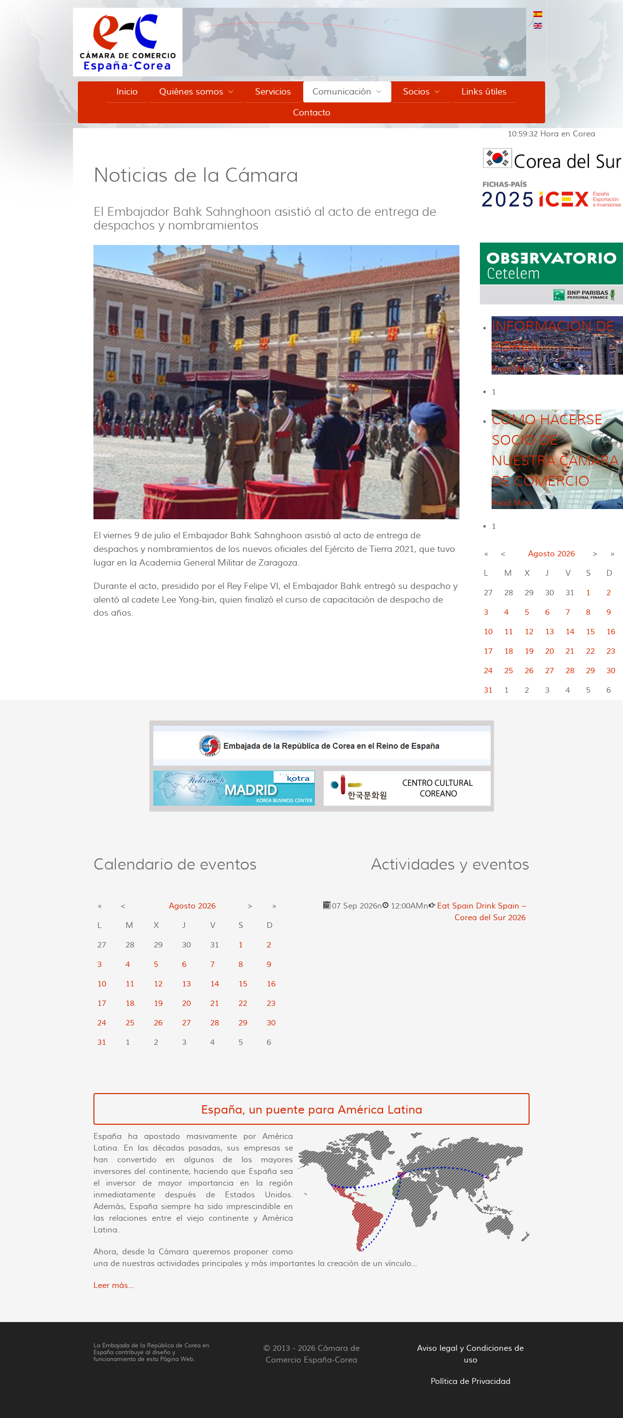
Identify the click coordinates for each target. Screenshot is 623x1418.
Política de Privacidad (471, 1381)
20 (549, 651)
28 (570, 671)
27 (549, 671)
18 (508, 651)
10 (488, 632)
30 (610, 671)
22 (590, 651)
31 (488, 690)
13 (549, 632)
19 (529, 651)
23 (610, 651)
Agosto (541, 554)
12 (529, 632)
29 (590, 671)
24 (488, 671)
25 (508, 671)
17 (488, 651)
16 (610, 632)
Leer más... (113, 1285)
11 (508, 632)
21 (570, 651)
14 (570, 632)
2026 (566, 554)
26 (529, 671)
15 (590, 632)
